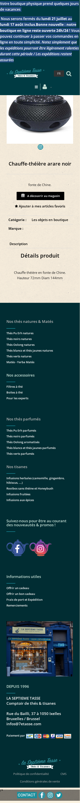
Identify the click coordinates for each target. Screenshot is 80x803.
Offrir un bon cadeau (20, 594)
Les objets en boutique (50, 219)
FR (59, 73)
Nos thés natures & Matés (29, 321)
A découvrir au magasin (43, 196)
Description (19, 244)
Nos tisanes (16, 466)
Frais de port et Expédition (24, 600)
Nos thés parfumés (23, 419)
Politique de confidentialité (31, 774)
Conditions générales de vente (40, 781)
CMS (63, 774)
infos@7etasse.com (23, 723)
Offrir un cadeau (17, 588)
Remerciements (16, 605)
